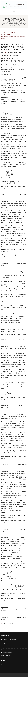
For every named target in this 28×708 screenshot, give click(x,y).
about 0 (4, 664)
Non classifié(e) (10, 623)
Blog (7, 23)
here (6, 52)
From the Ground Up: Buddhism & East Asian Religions (15, 673)
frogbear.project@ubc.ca (7, 652)
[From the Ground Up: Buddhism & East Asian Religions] (14, 5)
